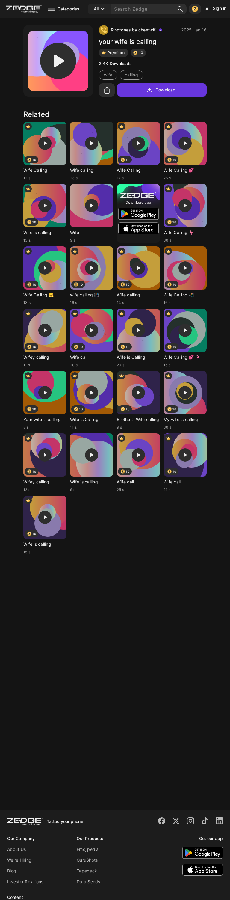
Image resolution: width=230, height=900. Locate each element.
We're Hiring (19, 860)
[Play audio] (58, 61)
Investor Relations (25, 881)
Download (165, 89)
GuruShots (87, 860)
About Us (16, 849)
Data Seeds (88, 881)
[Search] (180, 9)
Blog (11, 870)
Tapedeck (87, 870)
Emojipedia (88, 849)
